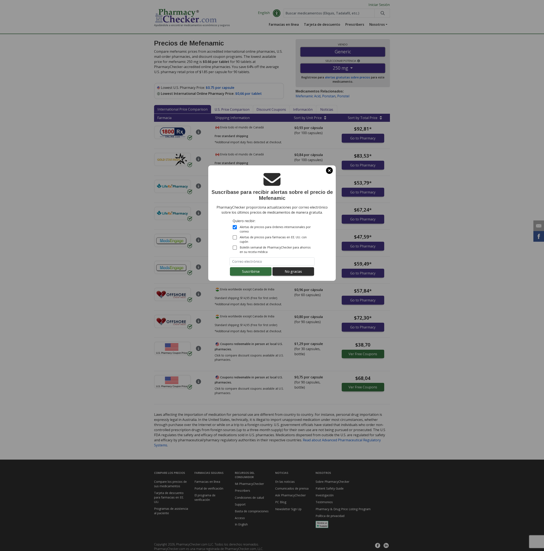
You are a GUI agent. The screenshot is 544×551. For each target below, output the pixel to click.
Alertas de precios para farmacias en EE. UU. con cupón (273, 239)
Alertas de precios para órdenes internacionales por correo (275, 229)
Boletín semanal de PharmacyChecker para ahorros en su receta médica (275, 249)
